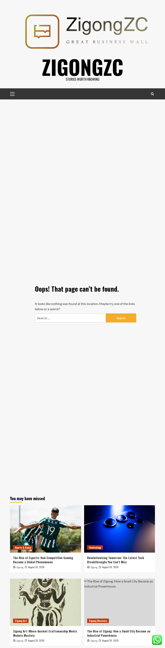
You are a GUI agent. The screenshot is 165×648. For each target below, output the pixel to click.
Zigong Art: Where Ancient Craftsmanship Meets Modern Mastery (45, 633)
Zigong (19, 567)
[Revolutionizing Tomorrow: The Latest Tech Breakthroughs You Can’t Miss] (119, 529)
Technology (95, 547)
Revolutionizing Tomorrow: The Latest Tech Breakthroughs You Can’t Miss (115, 559)
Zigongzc (82, 67)
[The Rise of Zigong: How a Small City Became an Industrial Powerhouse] (119, 602)
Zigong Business (98, 620)
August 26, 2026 (36, 567)
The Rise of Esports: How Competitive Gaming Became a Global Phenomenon (43, 559)
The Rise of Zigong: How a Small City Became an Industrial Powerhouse (118, 633)
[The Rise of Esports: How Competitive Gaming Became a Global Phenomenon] (45, 529)
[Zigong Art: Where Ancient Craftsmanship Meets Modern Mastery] (45, 602)
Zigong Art (21, 620)
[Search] (152, 93)
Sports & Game (23, 547)
